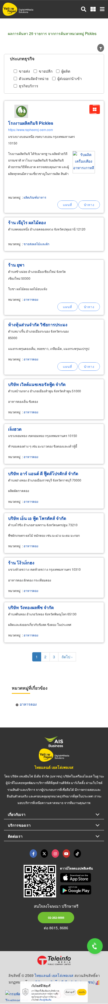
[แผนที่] (67, 204)
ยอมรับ (82, 992)
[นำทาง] (89, 204)
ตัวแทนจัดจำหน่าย (33, 78)
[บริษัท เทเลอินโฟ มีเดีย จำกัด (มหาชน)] (54, 960)
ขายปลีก (45, 71)
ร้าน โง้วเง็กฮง (21, 563)
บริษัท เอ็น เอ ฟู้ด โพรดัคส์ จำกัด (37, 518)
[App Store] (82, 877)
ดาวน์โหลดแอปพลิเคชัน (76, 868)
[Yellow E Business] (33, 853)
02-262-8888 (56, 917)
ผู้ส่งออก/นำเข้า (69, 78)
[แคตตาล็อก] (94, 109)
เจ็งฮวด (14, 429)
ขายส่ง (24, 71)
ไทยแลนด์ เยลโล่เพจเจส (54, 767)
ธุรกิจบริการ (28, 85)
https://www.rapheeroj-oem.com (30, 129)
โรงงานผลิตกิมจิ (30, 123)
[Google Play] (82, 890)
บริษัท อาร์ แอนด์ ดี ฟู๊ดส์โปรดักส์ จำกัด (43, 473)
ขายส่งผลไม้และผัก (36, 244)
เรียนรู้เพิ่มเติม (45, 999)
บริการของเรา (19, 825)
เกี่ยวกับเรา (16, 814)
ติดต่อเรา (15, 836)
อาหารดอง (31, 299)
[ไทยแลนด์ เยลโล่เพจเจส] (44, 853)
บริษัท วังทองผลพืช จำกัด (31, 607)
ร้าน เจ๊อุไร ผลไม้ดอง (27, 222)
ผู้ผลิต (65, 71)
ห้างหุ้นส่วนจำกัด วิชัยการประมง (37, 325)
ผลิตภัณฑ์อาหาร (35, 197)
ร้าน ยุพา (16, 265)
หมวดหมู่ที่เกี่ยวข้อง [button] (29, 688)
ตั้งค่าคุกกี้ (70, 992)
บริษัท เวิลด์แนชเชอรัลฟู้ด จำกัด (37, 384)
